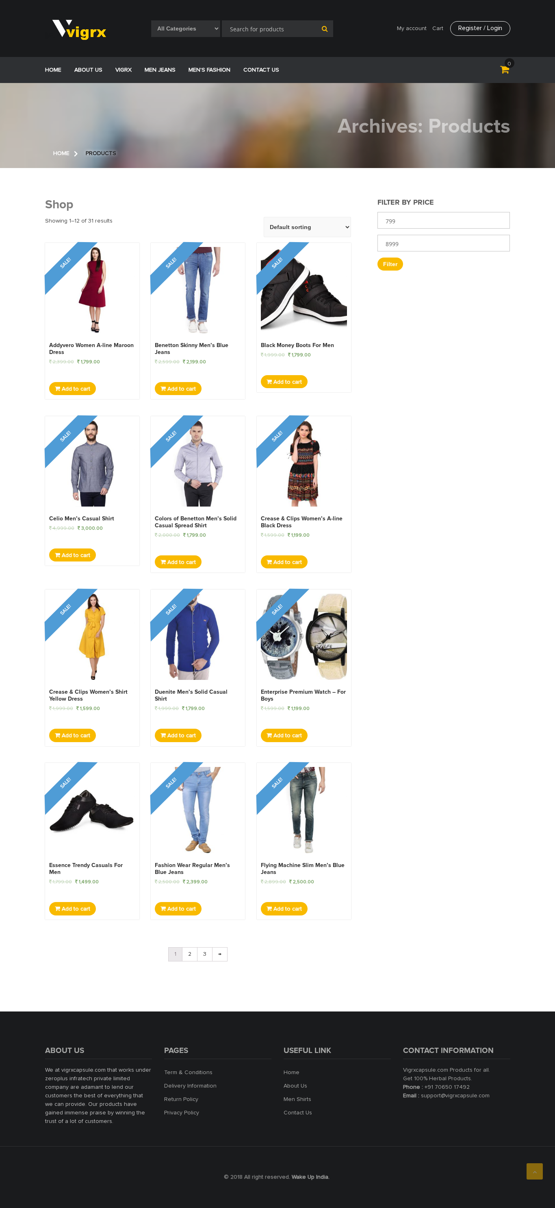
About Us (295, 1086)
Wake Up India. (311, 1177)
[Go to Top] (535, 1171)
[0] (504, 71)
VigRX (123, 70)
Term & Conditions (188, 1072)
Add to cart (75, 389)
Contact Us (261, 70)
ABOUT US (88, 70)
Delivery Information (190, 1086)
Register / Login (480, 28)
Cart (437, 28)
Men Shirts (297, 1099)
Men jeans (160, 70)
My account (412, 28)
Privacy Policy (181, 1113)
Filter (390, 264)
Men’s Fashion (209, 70)
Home (53, 70)
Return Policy (181, 1099)
